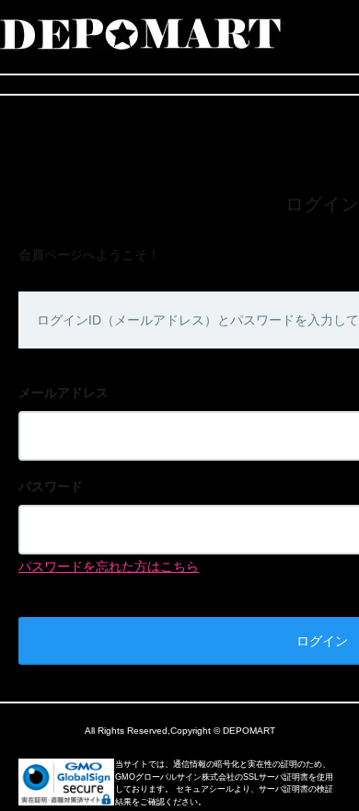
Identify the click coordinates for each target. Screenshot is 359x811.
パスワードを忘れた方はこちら (108, 566)
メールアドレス (63, 392)
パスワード (50, 486)
